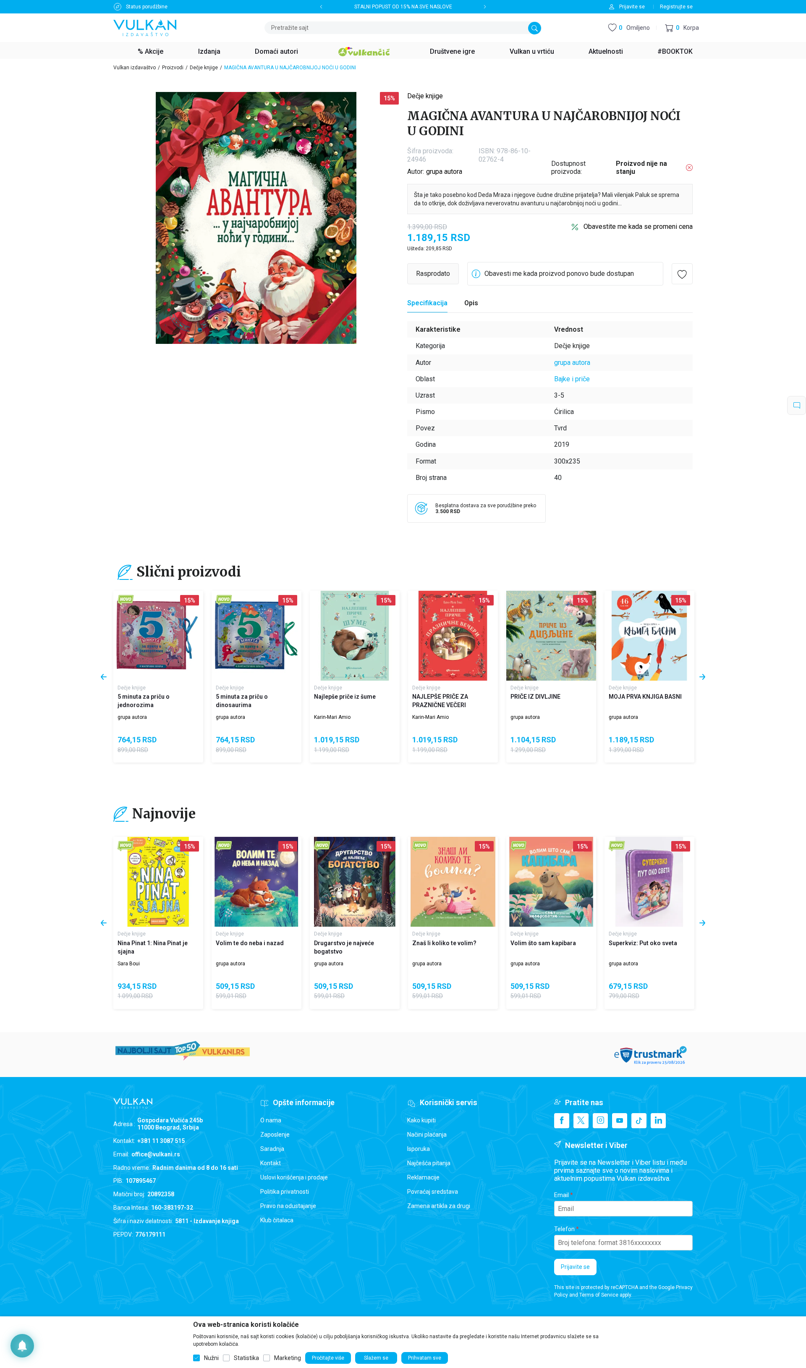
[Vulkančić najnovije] (126, 600)
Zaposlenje (275, 1134)
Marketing (287, 1358)
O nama (270, 1120)
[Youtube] (619, 1120)
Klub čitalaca (276, 1220)
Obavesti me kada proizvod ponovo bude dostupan (559, 274)
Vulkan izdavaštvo (134, 68)
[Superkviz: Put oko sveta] (649, 882)
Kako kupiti (421, 1120)
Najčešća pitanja (428, 1163)
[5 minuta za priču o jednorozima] (158, 636)
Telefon (564, 1229)
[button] (682, 28)
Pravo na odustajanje (288, 1206)
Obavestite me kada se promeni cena (638, 227)
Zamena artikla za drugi (438, 1206)
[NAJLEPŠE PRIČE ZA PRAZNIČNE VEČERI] (453, 636)
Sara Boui (129, 964)
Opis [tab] (471, 303)
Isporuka (418, 1148)
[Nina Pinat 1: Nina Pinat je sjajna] (158, 882)
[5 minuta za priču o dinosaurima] (256, 636)
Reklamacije (423, 1177)
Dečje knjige (204, 68)
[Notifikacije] (22, 1346)
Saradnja (272, 1148)
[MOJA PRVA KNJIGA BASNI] (649, 636)
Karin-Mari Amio (332, 717)
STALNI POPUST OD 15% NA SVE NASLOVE (403, 7)
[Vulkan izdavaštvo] (144, 27)
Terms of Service (598, 1295)
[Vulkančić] (363, 50)
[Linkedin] (658, 1120)
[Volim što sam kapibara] (551, 882)
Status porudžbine (146, 7)
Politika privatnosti (284, 1191)
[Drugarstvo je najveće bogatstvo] (355, 882)
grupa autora (444, 172)
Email (561, 1195)
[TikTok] (638, 1120)
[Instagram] (600, 1120)
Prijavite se (575, 1266)
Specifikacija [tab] (427, 303)
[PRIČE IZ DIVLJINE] (551, 636)
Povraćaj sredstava (432, 1191)
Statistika (246, 1358)
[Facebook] (561, 1120)
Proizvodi (172, 68)
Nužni (211, 1358)
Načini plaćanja (427, 1134)
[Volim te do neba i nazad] (256, 882)
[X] (581, 1120)
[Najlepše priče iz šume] (355, 636)
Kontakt (270, 1163)
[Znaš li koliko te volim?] (453, 882)
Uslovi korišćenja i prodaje (294, 1177)
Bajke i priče (572, 379)
